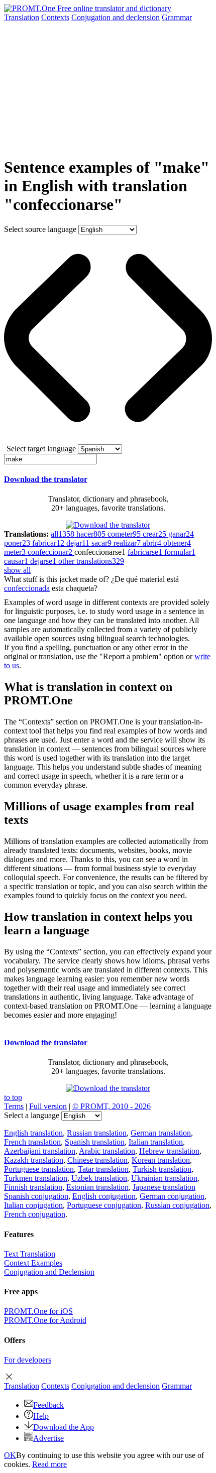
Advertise (48, 1438)
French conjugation (34, 1214)
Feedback (48, 1405)
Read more (49, 1464)
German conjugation (172, 1196)
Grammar (177, 17)
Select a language (31, 1115)
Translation (21, 17)
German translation (161, 1133)
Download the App (63, 1427)
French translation (32, 1142)
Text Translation (29, 1254)
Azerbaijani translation (39, 1151)
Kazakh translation (33, 1160)
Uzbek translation (99, 1178)
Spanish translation (95, 1142)
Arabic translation (107, 1151)
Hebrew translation (169, 1151)
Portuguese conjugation (104, 1205)
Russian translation (97, 1133)
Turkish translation (162, 1169)
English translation (33, 1133)
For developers (27, 1360)
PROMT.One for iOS (38, 1311)
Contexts (55, 17)
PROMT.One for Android (45, 1320)
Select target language (41, 448)
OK (10, 1455)
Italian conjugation (33, 1205)
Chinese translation (97, 1160)
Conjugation (115, 17)
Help (41, 1416)
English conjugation (104, 1196)
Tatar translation (103, 1169)
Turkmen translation (35, 1178)
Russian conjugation (177, 1205)
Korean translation (161, 1160)
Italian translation (156, 1142)
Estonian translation (97, 1187)
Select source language (40, 229)
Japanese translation (164, 1187)
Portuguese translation (39, 1169)
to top (13, 1097)
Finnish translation (33, 1187)
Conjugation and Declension (49, 1272)
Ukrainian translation (164, 1178)
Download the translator (45, 479)
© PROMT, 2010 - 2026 (111, 1106)
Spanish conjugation (36, 1196)
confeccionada (27, 588)
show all (17, 570)
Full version (48, 1106)
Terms (14, 1106)
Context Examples (33, 1263)
